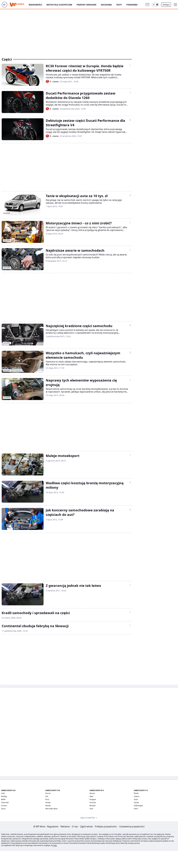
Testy (119, 4)
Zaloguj (166, 4)
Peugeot (93, 799)
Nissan (92, 793)
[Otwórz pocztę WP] (147, 4)
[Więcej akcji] (130, 65)
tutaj (55, 845)
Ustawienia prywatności (131, 826)
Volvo (136, 808)
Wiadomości (35, 4)
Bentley (4, 796)
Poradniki (131, 4)
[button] (155, 4)
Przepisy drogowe (86, 4)
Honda (47, 802)
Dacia (3, 808)
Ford (47, 799)
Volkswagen (138, 805)
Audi (3, 793)
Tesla (136, 799)
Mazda (48, 805)
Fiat (46, 796)
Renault (92, 805)
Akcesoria (106, 4)
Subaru (136, 796)
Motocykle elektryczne (59, 4)
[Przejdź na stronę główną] (4, 6)
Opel (91, 796)
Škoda (136, 793)
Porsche (93, 802)
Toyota (136, 802)
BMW (3, 799)
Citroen (4, 805)
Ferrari (48, 793)
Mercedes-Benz (51, 808)
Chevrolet (5, 802)
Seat (91, 808)
